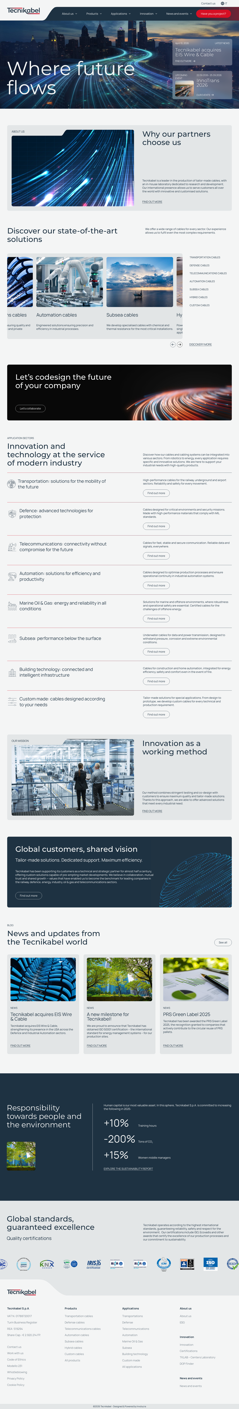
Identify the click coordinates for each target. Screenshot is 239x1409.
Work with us (15, 1353)
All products (72, 1360)
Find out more (156, 493)
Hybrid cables (46, 315)
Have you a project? (213, 14)
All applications (132, 1367)
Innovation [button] (147, 14)
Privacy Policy (15, 1378)
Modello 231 (14, 1366)
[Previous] (173, 344)
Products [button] (92, 14)
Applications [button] (119, 14)
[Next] (180, 344)
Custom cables (118, 315)
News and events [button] (177, 14)
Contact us (208, 3)
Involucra (141, 1406)
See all (223, 942)
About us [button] (67, 14)
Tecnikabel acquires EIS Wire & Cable (198, 52)
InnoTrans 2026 (208, 83)
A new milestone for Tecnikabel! (108, 1016)
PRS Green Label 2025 (186, 1014)
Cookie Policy (15, 1385)
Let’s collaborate (30, 408)
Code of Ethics (16, 1359)
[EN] (226, 3)
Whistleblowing (17, 1372)
